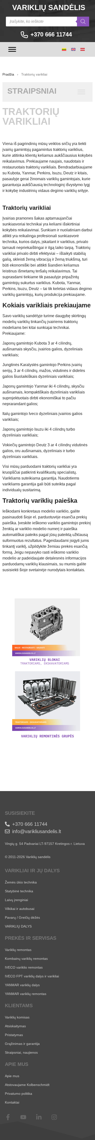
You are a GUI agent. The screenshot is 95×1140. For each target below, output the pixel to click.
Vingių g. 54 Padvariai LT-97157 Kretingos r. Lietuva (45, 844)
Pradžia (8, 74)
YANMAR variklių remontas (25, 994)
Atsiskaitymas (15, 1026)
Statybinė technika (19, 891)
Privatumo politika (18, 1093)
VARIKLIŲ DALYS (18, 926)
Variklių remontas (18, 950)
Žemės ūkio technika (21, 882)
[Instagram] (57, 1117)
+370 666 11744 (51, 34)
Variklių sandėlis (48, 7)
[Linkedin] (42, 1117)
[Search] (83, 21)
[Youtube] (26, 1117)
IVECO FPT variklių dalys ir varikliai (32, 976)
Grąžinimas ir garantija (22, 1044)
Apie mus (12, 1076)
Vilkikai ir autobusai (19, 909)
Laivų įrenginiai (16, 900)
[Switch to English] (73, 49)
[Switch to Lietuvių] (64, 49)
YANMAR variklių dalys (22, 985)
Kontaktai (12, 1102)
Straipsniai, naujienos (21, 1052)
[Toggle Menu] (12, 49)
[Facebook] (11, 1117)
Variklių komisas (17, 1017)
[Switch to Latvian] (82, 49)
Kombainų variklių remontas (26, 959)
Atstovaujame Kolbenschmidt (27, 1085)
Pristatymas (14, 1035)
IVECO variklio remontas (24, 967)
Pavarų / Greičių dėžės (22, 917)
